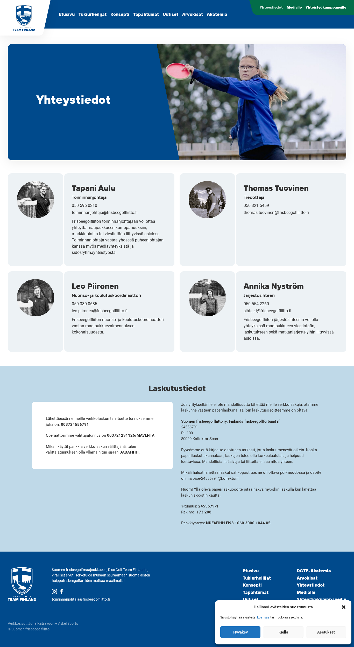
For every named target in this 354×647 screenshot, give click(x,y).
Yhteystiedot (271, 7)
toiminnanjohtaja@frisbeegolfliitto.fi (105, 212)
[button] (343, 607)
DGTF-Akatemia (314, 570)
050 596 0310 (84, 205)
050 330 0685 (84, 303)
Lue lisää (263, 617)
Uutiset (170, 14)
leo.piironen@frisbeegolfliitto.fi (100, 310)
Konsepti (119, 14)
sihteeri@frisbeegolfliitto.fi (267, 310)
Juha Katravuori (41, 623)
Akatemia (217, 14)
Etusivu (67, 14)
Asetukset (326, 632)
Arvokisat (192, 14)
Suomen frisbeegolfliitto (30, 629)
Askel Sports (68, 623)
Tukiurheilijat (93, 14)
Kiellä (283, 632)
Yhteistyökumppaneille (326, 7)
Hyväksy (240, 632)
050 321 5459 (256, 205)
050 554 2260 (256, 303)
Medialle (294, 7)
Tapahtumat (146, 14)
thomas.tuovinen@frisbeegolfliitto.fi (276, 212)
